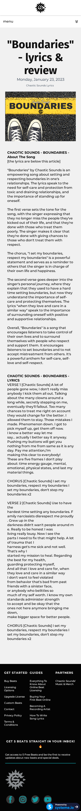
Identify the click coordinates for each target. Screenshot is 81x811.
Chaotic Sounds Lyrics (40, 85)
